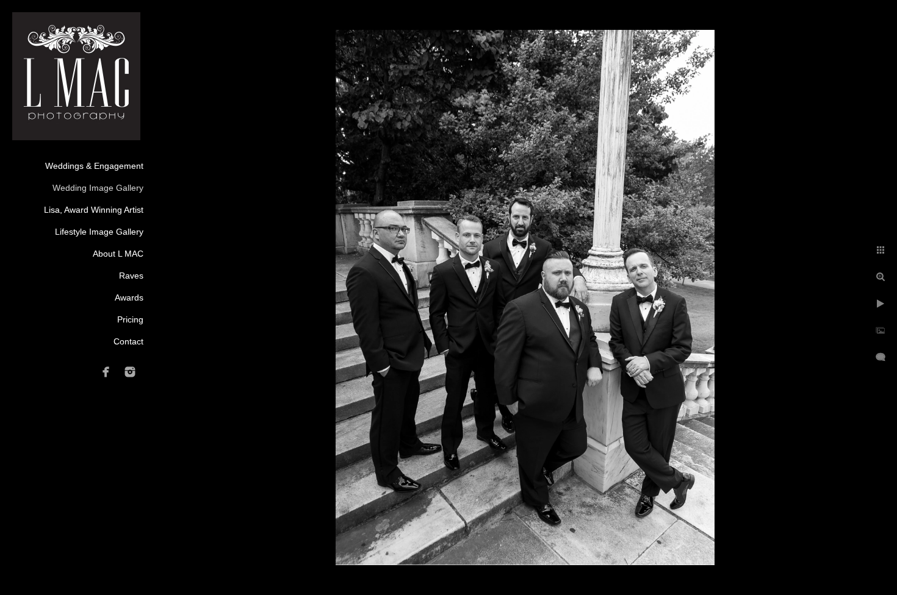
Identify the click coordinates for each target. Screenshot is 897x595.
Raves (131, 275)
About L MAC (118, 253)
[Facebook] (106, 372)
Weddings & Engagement (94, 166)
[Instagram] (130, 372)
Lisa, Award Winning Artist (93, 210)
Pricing (130, 319)
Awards (129, 297)
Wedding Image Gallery (97, 188)
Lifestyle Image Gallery (99, 232)
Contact (128, 341)
